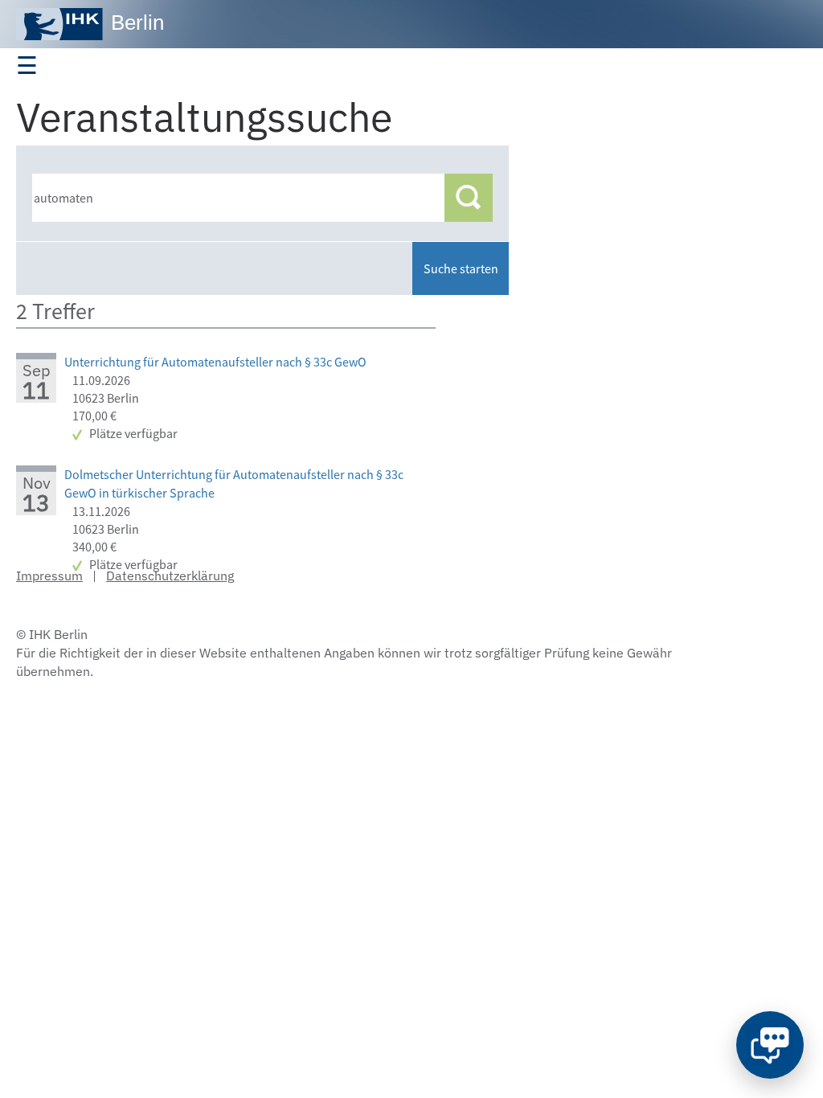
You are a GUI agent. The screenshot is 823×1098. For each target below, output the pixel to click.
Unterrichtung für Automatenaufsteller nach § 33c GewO (215, 362)
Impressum (49, 575)
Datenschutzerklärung (170, 575)
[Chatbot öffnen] (770, 1045)
